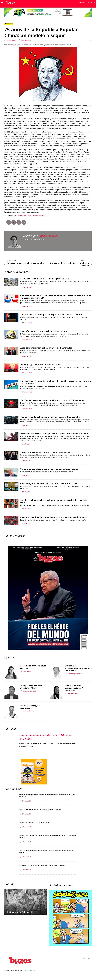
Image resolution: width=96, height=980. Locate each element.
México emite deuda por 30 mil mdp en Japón (34, 787)
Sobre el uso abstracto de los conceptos (33, 657)
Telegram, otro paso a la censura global (25, 254)
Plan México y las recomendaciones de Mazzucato (43, 322)
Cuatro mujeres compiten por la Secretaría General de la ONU (49, 474)
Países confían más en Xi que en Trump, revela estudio (45, 443)
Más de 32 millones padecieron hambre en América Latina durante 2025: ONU (53, 492)
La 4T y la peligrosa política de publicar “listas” (32, 677)
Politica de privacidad (29, 935)
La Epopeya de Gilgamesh (19, 877)
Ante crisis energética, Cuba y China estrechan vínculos (46, 338)
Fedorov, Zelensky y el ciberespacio (30, 697)
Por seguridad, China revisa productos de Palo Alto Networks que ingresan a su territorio (55, 373)
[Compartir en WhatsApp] (18, 213)
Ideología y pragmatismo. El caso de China (40, 355)
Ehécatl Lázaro (12, 31)
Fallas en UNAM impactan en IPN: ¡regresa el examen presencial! (40, 775)
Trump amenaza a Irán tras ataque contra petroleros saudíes (49, 460)
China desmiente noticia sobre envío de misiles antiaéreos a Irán (50, 407)
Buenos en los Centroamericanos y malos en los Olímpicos (78, 659)
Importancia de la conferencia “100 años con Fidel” (45, 727)
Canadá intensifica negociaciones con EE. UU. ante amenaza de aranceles (54, 508)
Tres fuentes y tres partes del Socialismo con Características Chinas (52, 391)
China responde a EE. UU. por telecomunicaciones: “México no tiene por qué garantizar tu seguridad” (55, 287)
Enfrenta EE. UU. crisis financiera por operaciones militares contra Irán (42, 830)
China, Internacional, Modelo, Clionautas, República (29, 206)
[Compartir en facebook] (8, 213)
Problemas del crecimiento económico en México (69, 255)
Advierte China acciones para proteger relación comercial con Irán (51, 305)
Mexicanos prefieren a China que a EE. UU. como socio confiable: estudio (54, 424)
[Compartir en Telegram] (23, 213)
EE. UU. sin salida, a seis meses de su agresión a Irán (44, 269)
